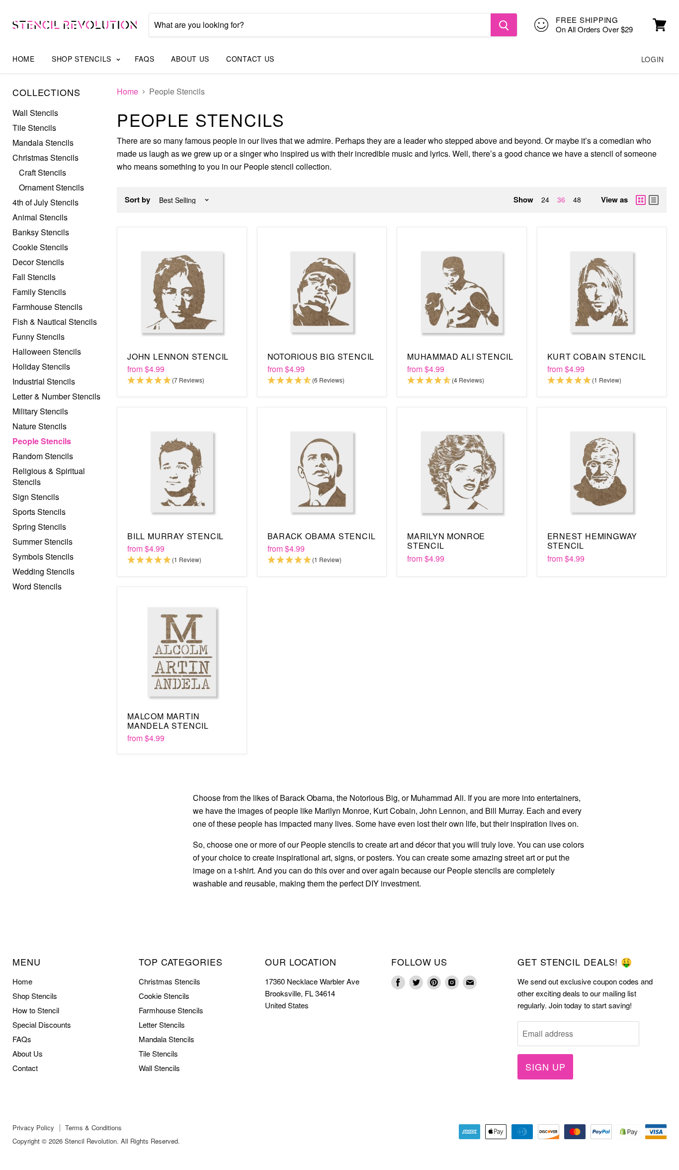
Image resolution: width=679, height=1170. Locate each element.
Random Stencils (42, 456)
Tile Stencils (34, 127)
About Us (190, 59)
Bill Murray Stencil (175, 536)
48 (577, 199)
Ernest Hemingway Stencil (592, 540)
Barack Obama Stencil (321, 536)
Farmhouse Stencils (47, 306)
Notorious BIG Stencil (321, 356)
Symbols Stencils (43, 556)
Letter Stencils (162, 1024)
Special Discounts (41, 1024)
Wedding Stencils (43, 571)
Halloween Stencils (46, 351)
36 (561, 199)
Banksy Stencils (40, 232)
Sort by (137, 199)
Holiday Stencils (41, 366)
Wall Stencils (35, 112)
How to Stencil (35, 1010)
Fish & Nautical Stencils (54, 321)
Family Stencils (39, 291)
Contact (25, 1068)
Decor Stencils (38, 262)
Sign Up (545, 1066)
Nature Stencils (39, 426)
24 (545, 199)
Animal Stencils (40, 217)
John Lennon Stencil (178, 356)
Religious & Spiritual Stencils (48, 476)
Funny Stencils (38, 336)
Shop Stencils (83, 59)
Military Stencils (40, 411)
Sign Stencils (35, 496)
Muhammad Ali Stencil (460, 356)
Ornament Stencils (51, 187)
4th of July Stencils (45, 202)
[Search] (504, 24)
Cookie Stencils (40, 247)
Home (23, 59)
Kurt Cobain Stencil (596, 356)
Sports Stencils (39, 511)
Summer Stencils (42, 541)
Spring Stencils (39, 526)
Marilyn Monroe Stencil (446, 540)
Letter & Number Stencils (56, 396)
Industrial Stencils (43, 381)
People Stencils (41, 441)
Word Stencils (37, 586)
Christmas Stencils (45, 157)
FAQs (145, 59)
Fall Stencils (34, 277)
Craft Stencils (42, 172)
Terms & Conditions (93, 1127)
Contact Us (250, 59)
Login (653, 59)
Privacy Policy (33, 1127)
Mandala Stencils (43, 142)
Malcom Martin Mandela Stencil (168, 720)
